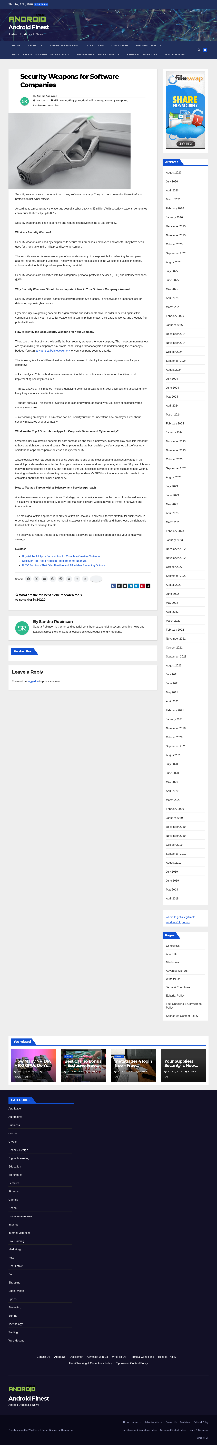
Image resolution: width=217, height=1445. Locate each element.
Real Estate (15, 1266)
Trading (13, 1332)
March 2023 (173, 522)
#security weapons (116, 100)
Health (12, 1208)
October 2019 (174, 844)
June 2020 (172, 773)
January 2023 (174, 540)
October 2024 (174, 351)
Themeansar (67, 1430)
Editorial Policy (148, 45)
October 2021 (174, 647)
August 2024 (174, 369)
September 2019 (176, 853)
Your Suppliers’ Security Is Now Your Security (179, 1065)
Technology (15, 1324)
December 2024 (176, 333)
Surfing (12, 1315)
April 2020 (172, 791)
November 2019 (176, 835)
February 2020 (175, 808)
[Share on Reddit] (69, 579)
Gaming (13, 1199)
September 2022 (176, 575)
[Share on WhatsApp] (53, 579)
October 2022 (174, 566)
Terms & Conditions (142, 54)
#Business (60, 100)
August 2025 (174, 262)
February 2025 (175, 316)
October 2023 (174, 459)
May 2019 (172, 889)
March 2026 (173, 199)
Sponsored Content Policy (97, 54)
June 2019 (172, 880)
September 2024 (176, 360)
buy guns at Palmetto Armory (52, 350)
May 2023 (172, 504)
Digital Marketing (18, 1158)
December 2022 (176, 549)
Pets (11, 1257)
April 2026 (172, 190)
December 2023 (176, 441)
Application (15, 1108)
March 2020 (173, 800)
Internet (13, 1224)
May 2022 (172, 602)
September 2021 (176, 656)
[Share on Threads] (85, 579)
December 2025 (176, 226)
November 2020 (176, 728)
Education (14, 1166)
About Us (35, 45)
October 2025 (174, 244)
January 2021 (174, 719)
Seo (11, 1274)
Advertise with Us (64, 45)
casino (68, 1057)
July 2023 (172, 486)
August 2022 (174, 584)
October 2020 (174, 737)
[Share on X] (36, 579)
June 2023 (172, 495)
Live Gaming (16, 1241)
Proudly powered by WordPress (24, 1430)
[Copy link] (96, 579)
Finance (119, 1057)
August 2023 (174, 477)
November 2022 (176, 558)
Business (14, 1125)
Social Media (16, 1290)
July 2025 (172, 271)
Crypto (12, 1141)
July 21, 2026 (126, 1071)
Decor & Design (18, 1150)
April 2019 (172, 898)
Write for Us (175, 54)
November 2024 (176, 342)
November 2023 (176, 450)
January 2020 (174, 817)
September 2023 (176, 468)
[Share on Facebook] (28, 579)
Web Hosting (16, 1340)
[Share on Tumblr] (77, 579)
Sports (12, 1299)
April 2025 (172, 298)
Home (16, 45)
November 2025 (176, 235)
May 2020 (172, 782)
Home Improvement (20, 1216)
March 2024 (173, 414)
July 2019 (172, 871)
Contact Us (94, 45)
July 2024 (172, 378)
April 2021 (172, 701)
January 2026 (174, 217)
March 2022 (173, 620)
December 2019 (176, 826)
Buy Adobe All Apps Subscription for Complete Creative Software (61, 556)
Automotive (15, 1116)
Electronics (15, 1174)
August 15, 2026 (28, 1071)
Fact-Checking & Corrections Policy (40, 54)
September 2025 (176, 253)
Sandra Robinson (47, 96)
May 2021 (172, 692)
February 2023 (175, 531)
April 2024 (172, 405)
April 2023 (172, 513)
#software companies (46, 105)
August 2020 (174, 755)
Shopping (14, 1282)
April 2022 (172, 611)
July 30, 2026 (76, 1071)
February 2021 (175, 710)
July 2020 (172, 764)
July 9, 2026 (175, 1071)
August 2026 (174, 172)
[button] (199, 50)
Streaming (14, 1307)
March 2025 (173, 307)
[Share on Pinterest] (61, 579)
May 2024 (172, 396)
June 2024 (172, 387)
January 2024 (174, 432)
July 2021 (172, 674)
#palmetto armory (92, 100)
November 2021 (176, 638)
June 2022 (172, 593)
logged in (33, 681)
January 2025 (174, 324)
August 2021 (174, 665)
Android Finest (28, 27)
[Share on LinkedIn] (44, 579)
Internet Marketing (19, 1232)
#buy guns (74, 100)
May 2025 (172, 289)
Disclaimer (119, 45)
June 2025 (172, 280)
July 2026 (172, 181)
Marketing (14, 1249)
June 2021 (172, 683)
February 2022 (175, 629)
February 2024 (175, 423)
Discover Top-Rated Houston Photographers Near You (54, 560)
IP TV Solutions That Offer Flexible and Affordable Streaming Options (63, 565)
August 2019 (174, 862)
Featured (14, 1183)
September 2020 (176, 746)
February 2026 (175, 208)
